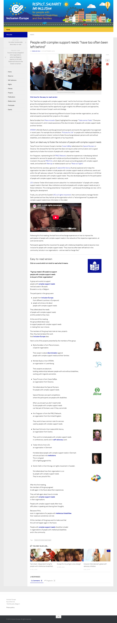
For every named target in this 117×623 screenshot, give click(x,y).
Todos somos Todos (85, 120)
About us (10, 76)
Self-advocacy (12, 80)
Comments (37, 580)
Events (10, 109)
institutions (52, 455)
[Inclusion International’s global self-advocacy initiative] (97, 555)
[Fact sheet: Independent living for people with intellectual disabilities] (43, 555)
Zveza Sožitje (66, 146)
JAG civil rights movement (62, 195)
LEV (31, 183)
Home (8, 29)
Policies (10, 88)
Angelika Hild (36, 51)
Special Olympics (89, 146)
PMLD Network (60, 156)
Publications (11, 97)
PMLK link (49, 161)
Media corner (12, 101)
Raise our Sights (77, 164)
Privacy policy (10, 607)
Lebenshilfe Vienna (63, 168)
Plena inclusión (50, 120)
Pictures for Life (67, 132)
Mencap (49, 164)
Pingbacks (50, 580)
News (32, 34)
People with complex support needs (43, 540)
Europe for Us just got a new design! (69, 564)
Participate (11, 105)
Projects (10, 93)
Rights (10, 84)
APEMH (33, 130)
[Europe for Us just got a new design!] (70, 555)
